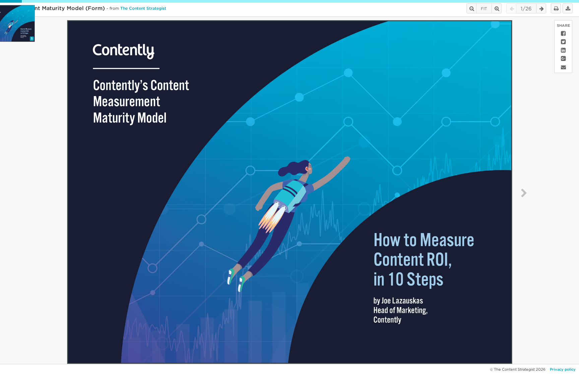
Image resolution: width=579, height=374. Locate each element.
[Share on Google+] (563, 59)
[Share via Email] (563, 67)
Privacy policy (563, 369)
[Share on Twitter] (563, 42)
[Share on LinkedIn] (563, 50)
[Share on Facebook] (563, 33)
